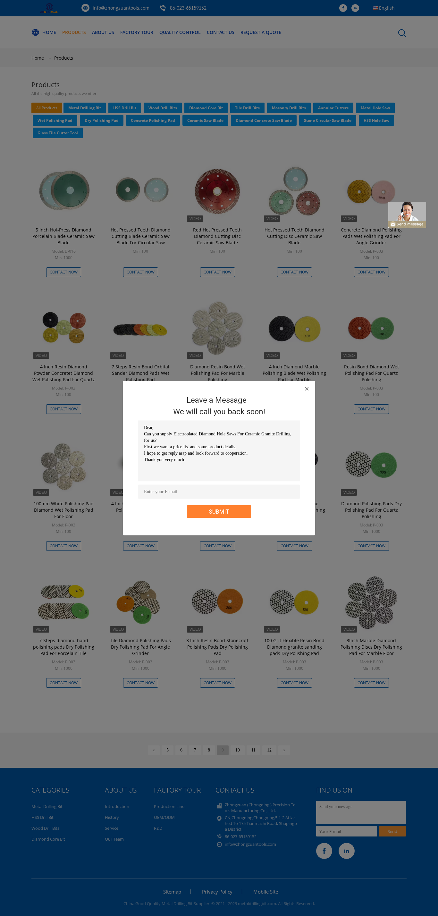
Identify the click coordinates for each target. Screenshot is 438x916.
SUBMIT (219, 511)
